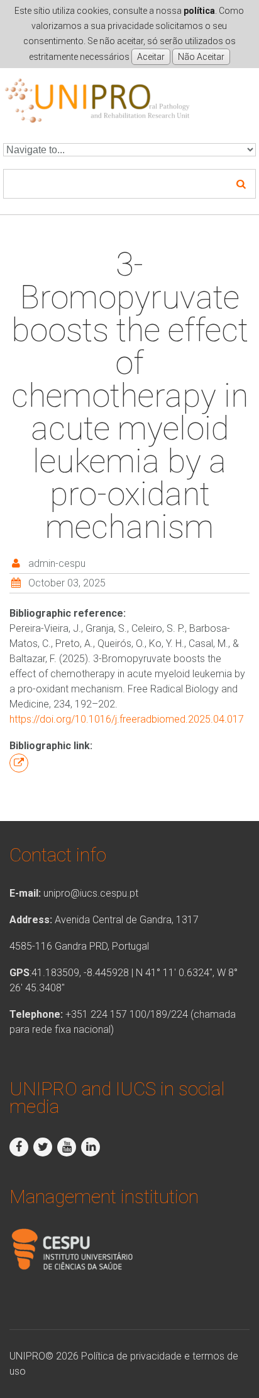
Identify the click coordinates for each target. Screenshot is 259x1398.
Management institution (104, 1196)
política (199, 11)
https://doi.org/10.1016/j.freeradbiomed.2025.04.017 (126, 719)
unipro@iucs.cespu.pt (90, 893)
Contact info (57, 855)
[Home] (97, 85)
